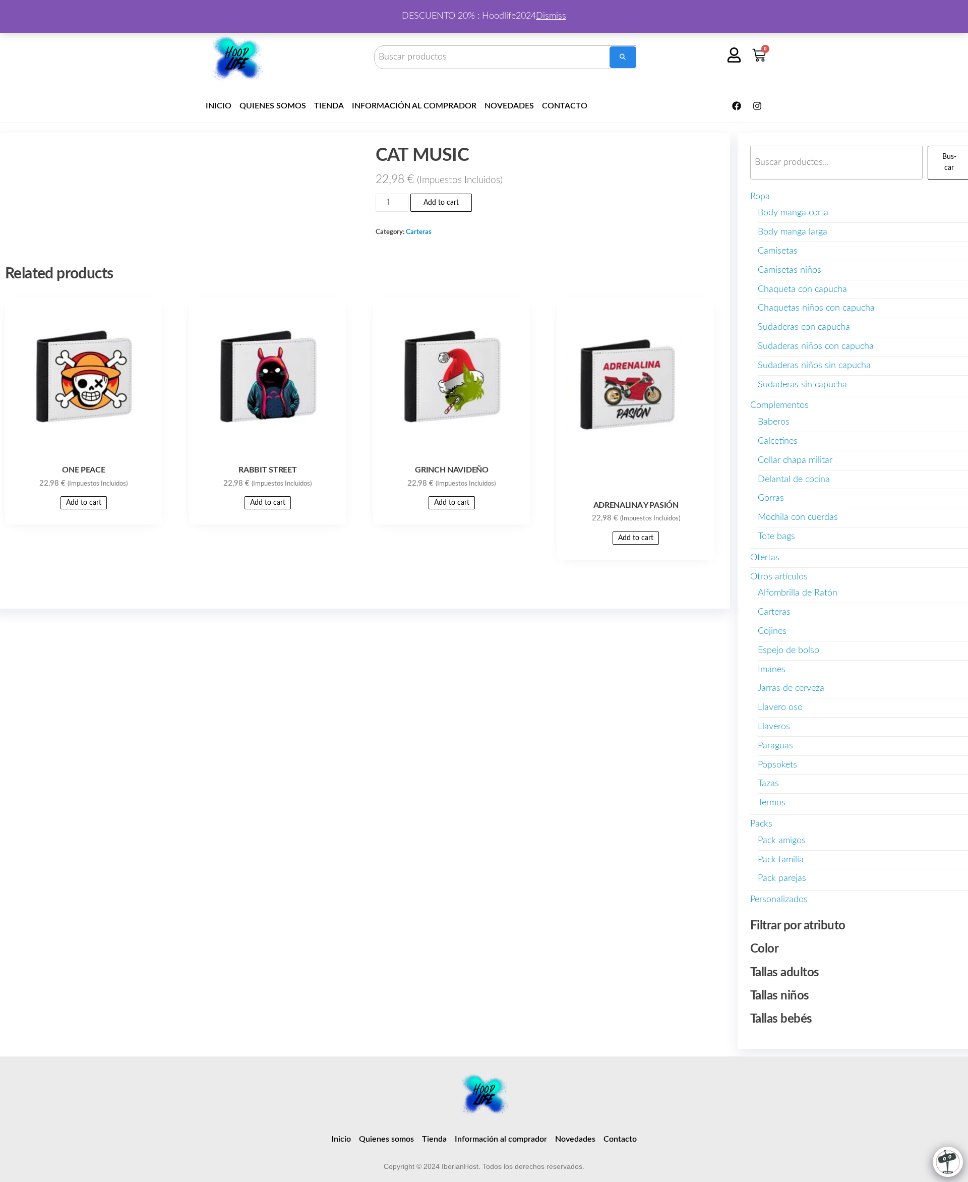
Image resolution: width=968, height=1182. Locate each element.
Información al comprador (414, 106)
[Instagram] (757, 106)
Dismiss (551, 16)
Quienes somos (272, 106)
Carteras (419, 232)
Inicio (218, 106)
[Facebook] (737, 106)
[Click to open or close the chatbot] (948, 1162)
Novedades (509, 106)
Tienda (329, 106)
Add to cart (441, 202)
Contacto (564, 106)
